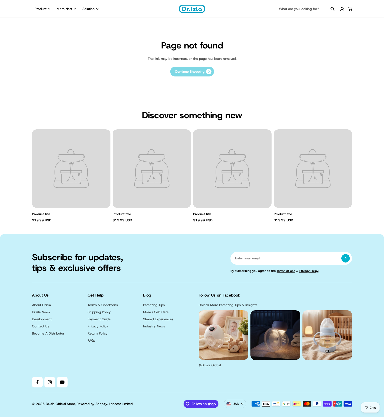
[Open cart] (350, 9)
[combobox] (306, 9)
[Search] (332, 9)
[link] (192, 71)
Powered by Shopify (92, 404)
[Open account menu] (342, 9)
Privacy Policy (308, 271)
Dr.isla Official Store (60, 404)
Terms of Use (286, 271)
